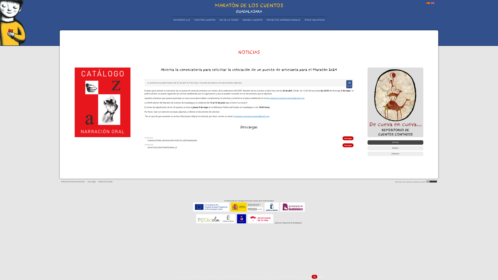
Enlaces (395, 148)
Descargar (348, 138)
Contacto (395, 154)
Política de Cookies (105, 182)
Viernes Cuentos (252, 20)
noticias (395, 142)
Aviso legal (92, 182)
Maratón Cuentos (205, 20)
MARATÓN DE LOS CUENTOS (249, 6)
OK (314, 277)
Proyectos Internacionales (283, 20)
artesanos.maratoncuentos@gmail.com (286, 98)
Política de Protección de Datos (73, 182)
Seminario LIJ (181, 20)
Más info (321, 277)
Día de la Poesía (229, 20)
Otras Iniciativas (314, 20)
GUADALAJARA (249, 12)
